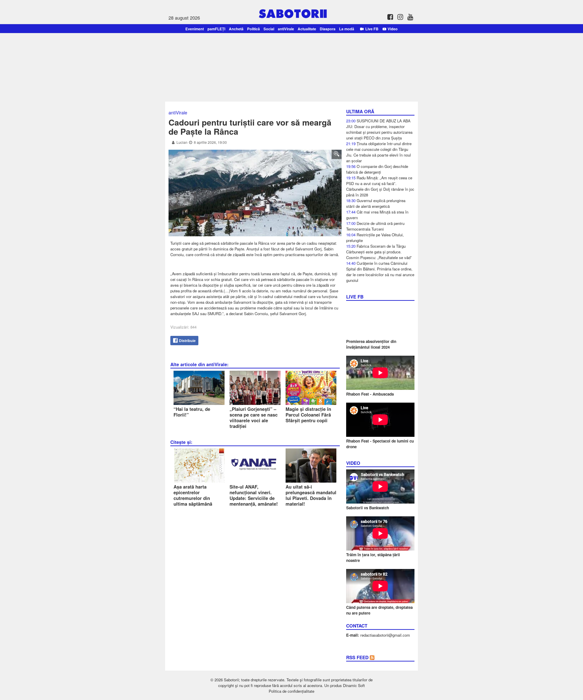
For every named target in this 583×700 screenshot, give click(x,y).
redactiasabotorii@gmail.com (385, 635)
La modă (346, 28)
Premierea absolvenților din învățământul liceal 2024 (371, 344)
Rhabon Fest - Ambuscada (370, 394)
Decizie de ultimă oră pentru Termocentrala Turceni (375, 226)
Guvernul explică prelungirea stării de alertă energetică (375, 203)
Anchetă (236, 28)
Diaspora (327, 28)
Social (268, 28)
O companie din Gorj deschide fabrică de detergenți (377, 169)
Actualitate (307, 28)
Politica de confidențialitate (291, 691)
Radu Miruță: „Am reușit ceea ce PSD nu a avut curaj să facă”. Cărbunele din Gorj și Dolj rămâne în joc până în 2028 (380, 186)
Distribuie (187, 341)
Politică (253, 28)
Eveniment (194, 28)
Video (392, 28)
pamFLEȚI (216, 28)
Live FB (371, 28)
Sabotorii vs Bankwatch (367, 507)
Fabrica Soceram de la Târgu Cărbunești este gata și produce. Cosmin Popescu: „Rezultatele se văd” (379, 251)
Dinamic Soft (354, 685)
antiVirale (286, 28)
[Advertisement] (291, 67)
